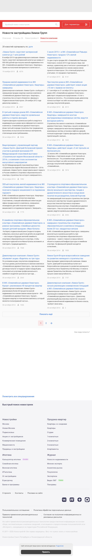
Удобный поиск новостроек (17, 24)
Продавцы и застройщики (13, 449)
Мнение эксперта (54, 464)
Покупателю (52, 472)
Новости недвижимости (57, 459)
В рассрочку (7, 480)
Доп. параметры (72, 24)
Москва (5, 424)
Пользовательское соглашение (15, 510)
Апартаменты (53, 449)
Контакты (19, 493)
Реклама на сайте (35, 493)
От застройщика (9, 476)
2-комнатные (52, 441)
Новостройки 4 (31, 38)
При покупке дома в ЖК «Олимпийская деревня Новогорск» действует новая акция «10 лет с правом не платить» (67, 85)
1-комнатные (52, 436)
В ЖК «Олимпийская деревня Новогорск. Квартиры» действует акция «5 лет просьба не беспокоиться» (68, 148)
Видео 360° (55, 480)
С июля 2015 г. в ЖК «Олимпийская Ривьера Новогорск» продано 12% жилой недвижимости (67, 55)
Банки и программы (10, 485)
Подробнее (59, 546)
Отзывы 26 (18, 38)
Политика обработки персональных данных (52, 510)
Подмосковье (8, 432)
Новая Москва (8, 428)
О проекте (6, 493)
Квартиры (51, 428)
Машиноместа (8, 445)
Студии (50, 432)
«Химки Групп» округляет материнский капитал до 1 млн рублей (19, 53)
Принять (46, 552)
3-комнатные (52, 445)
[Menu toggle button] (87, 16)
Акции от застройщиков (12, 436)
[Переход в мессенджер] (87, 498)
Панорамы (51, 485)
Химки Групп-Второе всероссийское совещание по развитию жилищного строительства (68, 257)
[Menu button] (82, 16)
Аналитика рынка (54, 468)
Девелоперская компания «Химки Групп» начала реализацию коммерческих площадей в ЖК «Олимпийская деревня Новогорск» (67, 286)
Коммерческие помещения (14, 441)
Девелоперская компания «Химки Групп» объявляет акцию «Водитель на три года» (21, 257)
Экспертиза (52, 476)
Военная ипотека (9, 468)
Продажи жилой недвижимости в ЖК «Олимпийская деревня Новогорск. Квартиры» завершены (23, 85)
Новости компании (48, 38)
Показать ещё (46, 314)
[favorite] (62, 16)
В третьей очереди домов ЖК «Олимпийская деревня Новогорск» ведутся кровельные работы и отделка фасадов (22, 115)
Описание (6, 38)
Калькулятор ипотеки (15, 459)
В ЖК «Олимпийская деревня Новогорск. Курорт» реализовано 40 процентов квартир (22, 284)
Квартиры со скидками (57, 424)
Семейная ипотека (10, 464)
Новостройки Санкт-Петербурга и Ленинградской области (27, 537)
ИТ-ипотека (7, 472)
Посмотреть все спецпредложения (18, 396)
